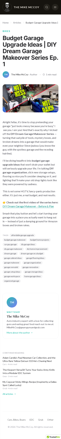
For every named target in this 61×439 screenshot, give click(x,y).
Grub (40, 419)
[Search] (46, 7)
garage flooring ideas (35, 258)
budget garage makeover (15, 240)
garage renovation (30, 267)
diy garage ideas (28, 244)
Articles (17, 22)
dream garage (10, 253)
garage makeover (11, 262)
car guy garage (10, 244)
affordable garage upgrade (22, 235)
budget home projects (39, 240)
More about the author (18, 332)
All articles (8, 394)
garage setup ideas (12, 272)
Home (6, 22)
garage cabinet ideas (13, 258)
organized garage (11, 281)
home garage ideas (32, 276)
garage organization (32, 262)
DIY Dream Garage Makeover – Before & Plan (28, 206)
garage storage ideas (34, 272)
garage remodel (11, 267)
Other (50, 419)
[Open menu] (55, 7)
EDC (32, 419)
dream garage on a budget (32, 253)
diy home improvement (37, 249)
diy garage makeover (13, 249)
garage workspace (12, 276)
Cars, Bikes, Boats (16, 419)
